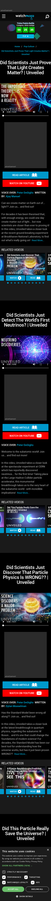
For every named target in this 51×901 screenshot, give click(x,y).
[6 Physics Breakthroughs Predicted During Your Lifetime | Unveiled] (25, 777)
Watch (13, 278)
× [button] (48, 850)
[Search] (47, 16)
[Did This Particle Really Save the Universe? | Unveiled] (25, 516)
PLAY (25, 36)
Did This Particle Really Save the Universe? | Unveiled (22, 508)
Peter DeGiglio (25, 192)
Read (32, 278)
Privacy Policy (36, 861)
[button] (8, 282)
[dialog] (25, 874)
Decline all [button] (37, 889)
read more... (38, 240)
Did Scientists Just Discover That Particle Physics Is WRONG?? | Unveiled (23, 258)
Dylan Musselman (16, 706)
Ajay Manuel (13, 196)
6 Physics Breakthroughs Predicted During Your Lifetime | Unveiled (24, 769)
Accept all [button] (13, 889)
